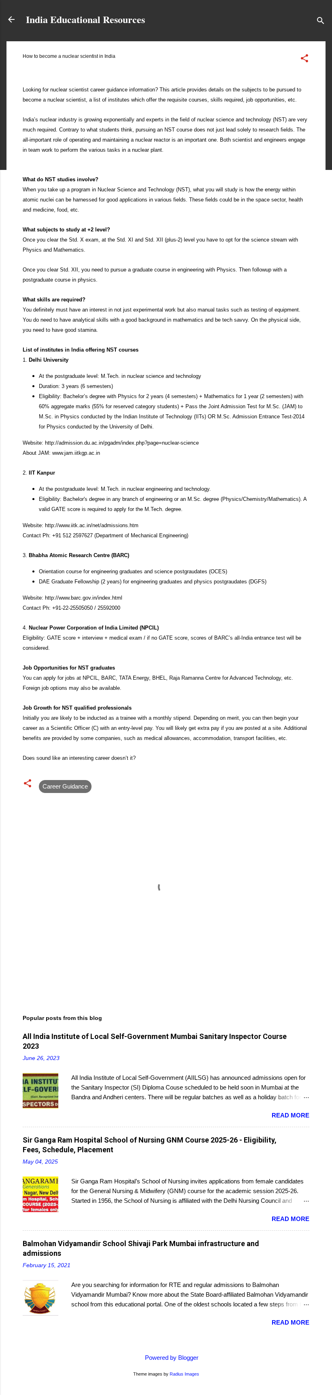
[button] (304, 59)
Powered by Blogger (170, 1357)
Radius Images (184, 1374)
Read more (290, 1115)
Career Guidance (65, 786)
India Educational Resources (85, 19)
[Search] (321, 22)
